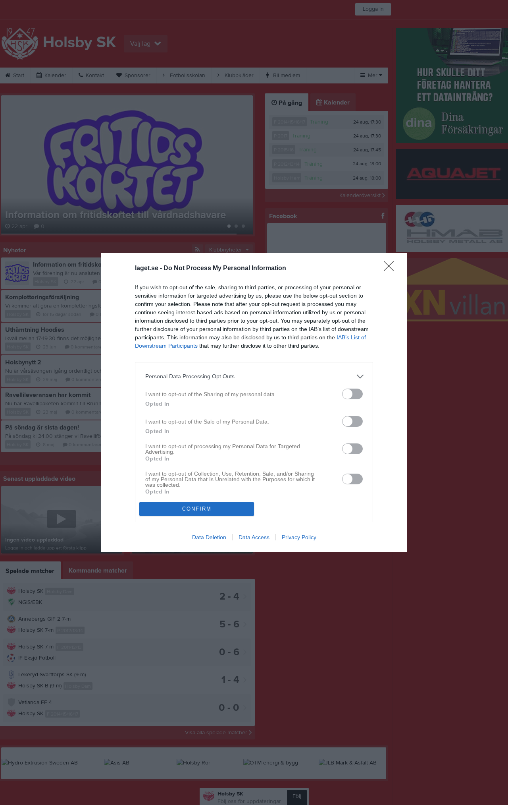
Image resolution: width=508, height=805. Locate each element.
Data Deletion (209, 537)
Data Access (254, 537)
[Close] (391, 268)
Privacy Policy (299, 537)
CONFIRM (197, 509)
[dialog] (254, 402)
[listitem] (254, 376)
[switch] (352, 394)
